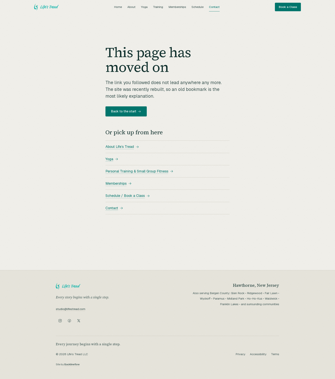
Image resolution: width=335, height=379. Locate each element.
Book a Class (288, 7)
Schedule (198, 7)
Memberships (177, 7)
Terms (275, 354)
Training (158, 7)
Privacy (240, 354)
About (131, 7)
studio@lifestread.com (70, 309)
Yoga (144, 7)
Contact (214, 7)
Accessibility (258, 354)
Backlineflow (72, 364)
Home (118, 7)
